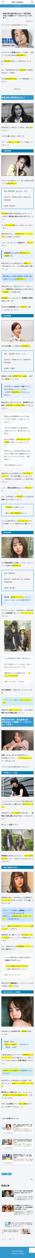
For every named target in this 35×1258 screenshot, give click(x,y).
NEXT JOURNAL (17, 2)
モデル (4, 1174)
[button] (31, 638)
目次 (15, 89)
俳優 (10, 1174)
